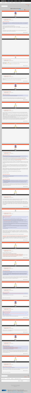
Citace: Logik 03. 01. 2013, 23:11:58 (6, 174)
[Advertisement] (15, 47)
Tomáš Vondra (15, 11)
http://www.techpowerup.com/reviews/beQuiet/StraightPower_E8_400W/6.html (13, 255)
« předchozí (27, 4)
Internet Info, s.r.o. (15, 390)
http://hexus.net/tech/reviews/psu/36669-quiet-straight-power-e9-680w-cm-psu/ (13, 254)
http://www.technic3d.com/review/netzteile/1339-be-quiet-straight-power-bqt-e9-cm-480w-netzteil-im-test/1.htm (15, 236)
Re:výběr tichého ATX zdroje (7, 19)
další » (29, 4)
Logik (15, 68)
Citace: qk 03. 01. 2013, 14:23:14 (6, 21)
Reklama (15, 123)
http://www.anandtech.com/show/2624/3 (20, 159)
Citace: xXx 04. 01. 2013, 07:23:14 (6, 312)
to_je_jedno (15, 356)
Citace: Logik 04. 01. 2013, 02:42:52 (6, 270)
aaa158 (15, 260)
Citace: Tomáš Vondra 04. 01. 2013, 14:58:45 (7, 366)
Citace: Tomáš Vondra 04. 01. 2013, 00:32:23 (7, 215)
